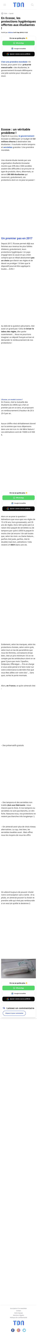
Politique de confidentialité (18, 1317)
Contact (18, 1311)
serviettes (7, 147)
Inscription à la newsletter (18, 1308)
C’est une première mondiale (14, 61)
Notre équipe (18, 1313)
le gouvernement (26, 136)
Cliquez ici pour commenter (14, 1013)
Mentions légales (18, 1315)
